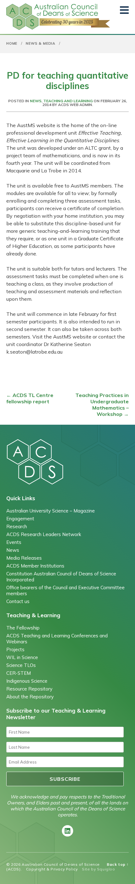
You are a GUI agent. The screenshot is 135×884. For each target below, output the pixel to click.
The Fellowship (23, 628)
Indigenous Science (26, 681)
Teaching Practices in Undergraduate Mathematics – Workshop (102, 404)
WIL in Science (22, 657)
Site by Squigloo (98, 869)
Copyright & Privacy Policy (52, 869)
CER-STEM (18, 673)
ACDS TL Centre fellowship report (29, 398)
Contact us (18, 601)
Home (11, 43)
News (35, 100)
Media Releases (24, 558)
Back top (118, 864)
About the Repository (30, 697)
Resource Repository (29, 689)
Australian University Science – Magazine (50, 511)
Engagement (20, 519)
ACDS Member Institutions (35, 566)
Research (16, 526)
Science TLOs (21, 665)
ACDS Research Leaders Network (43, 534)
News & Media (40, 43)
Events (13, 542)
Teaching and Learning (68, 100)
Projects (15, 649)
